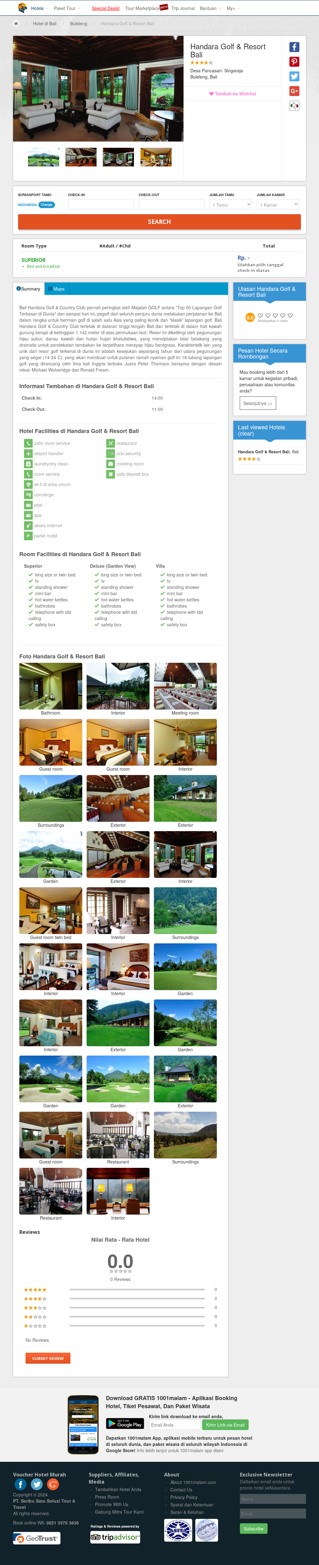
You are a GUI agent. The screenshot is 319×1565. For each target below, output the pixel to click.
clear (246, 433)
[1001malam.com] (18, 5)
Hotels (38, 8)
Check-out (149, 194)
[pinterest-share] (294, 62)
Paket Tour (65, 8)
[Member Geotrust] (36, 1536)
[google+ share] (294, 91)
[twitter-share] (294, 76)
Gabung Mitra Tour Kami (119, 1512)
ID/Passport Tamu (34, 194)
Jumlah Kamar (271, 194)
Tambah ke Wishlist (235, 93)
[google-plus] (53, 1488)
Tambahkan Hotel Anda (118, 1489)
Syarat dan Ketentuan (191, 1504)
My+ (231, 8)
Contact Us (181, 1489)
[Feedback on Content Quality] (294, 106)
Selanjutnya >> (258, 403)
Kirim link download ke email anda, (186, 1416)
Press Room (107, 1497)
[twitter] (37, 1488)
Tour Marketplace (142, 8)
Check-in (76, 194)
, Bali (268, 452)
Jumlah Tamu (221, 194)
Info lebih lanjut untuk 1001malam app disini (180, 1450)
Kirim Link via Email (225, 1425)
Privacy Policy (184, 1497)
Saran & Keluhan (187, 1512)
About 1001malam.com (193, 1482)
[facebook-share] (294, 47)
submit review (48, 1358)
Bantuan (209, 8)
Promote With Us (111, 1504)
